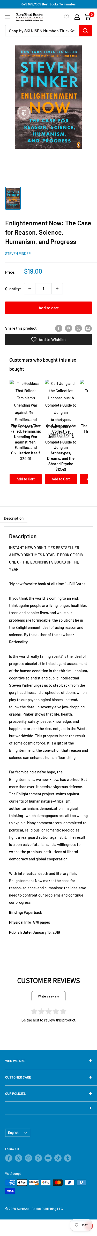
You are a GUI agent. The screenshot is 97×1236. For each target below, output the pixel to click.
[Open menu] (7, 17)
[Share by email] (88, 328)
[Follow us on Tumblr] (67, 1158)
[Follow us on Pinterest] (38, 1158)
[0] (87, 17)
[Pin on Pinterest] (68, 328)
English (13, 1132)
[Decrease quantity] (29, 288)
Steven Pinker (18, 253)
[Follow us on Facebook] (8, 1158)
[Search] (85, 30)
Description (14, 518)
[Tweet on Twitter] (78, 328)
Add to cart (49, 307)
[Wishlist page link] (66, 16)
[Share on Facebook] (58, 328)
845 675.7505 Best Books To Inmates (48, 4)
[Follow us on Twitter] (18, 1158)
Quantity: (13, 288)
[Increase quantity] (57, 288)
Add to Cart (26, 479)
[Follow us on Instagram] (28, 1158)
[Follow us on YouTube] (48, 1158)
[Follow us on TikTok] (58, 1158)
